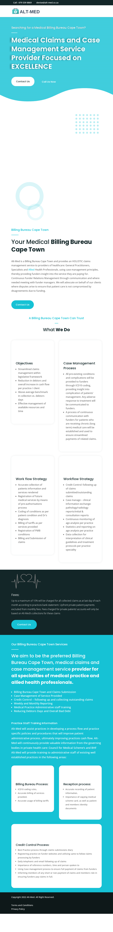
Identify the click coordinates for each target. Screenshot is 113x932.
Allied (31, 269)
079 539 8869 (25, 2)
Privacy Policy (18, 909)
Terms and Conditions (22, 905)
